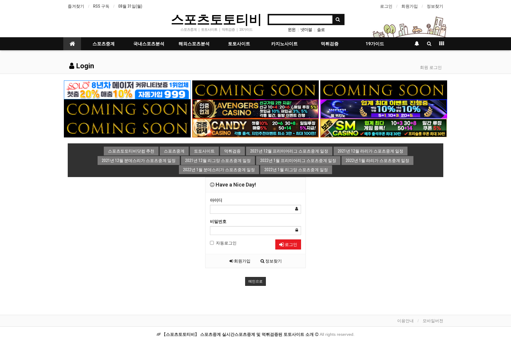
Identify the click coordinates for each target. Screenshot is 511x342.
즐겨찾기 (76, 6)
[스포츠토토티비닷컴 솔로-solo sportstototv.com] (127, 89)
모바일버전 (433, 320)
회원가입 (409, 6)
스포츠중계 (104, 43)
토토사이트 (239, 43)
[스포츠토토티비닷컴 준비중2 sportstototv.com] (383, 89)
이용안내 (405, 320)
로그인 (386, 6)
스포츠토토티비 (216, 18)
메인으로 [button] (255, 281)
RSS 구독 (101, 6)
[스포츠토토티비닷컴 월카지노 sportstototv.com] (383, 108)
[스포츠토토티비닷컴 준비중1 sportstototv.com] (255, 89)
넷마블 (306, 29)
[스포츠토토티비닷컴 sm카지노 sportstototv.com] (383, 127)
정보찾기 (435, 6)
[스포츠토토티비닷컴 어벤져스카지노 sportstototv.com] (255, 108)
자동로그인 (226, 243)
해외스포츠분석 (194, 43)
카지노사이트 (284, 43)
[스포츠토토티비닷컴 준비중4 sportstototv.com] (127, 108)
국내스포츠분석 (148, 43)
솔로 (321, 29)
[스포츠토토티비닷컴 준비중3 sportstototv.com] (127, 127)
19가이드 (375, 43)
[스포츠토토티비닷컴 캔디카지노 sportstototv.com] (255, 127)
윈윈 (291, 29)
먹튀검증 (330, 43)
